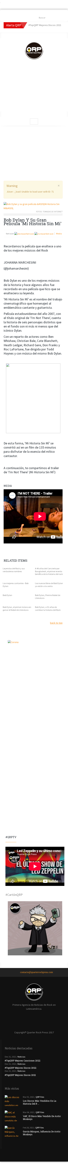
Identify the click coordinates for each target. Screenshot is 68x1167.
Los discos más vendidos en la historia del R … (39, 1102)
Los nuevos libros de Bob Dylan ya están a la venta (49, 584)
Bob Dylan (7, 595)
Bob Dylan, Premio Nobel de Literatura (47, 596)
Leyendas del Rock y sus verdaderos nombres (14, 570)
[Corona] (34, 667)
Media (59, 233)
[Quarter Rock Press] (34, 51)
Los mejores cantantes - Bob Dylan (15, 584)
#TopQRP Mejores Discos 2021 (20, 1075)
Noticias (21, 1056)
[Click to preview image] (33, 206)
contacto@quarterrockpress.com (36, 972)
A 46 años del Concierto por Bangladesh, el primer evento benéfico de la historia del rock (49, 571)
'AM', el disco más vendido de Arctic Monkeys (42, 1117)
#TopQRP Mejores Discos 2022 (20, 1067)
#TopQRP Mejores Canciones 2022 (22, 1060)
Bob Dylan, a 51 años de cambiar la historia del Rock (48, 608)
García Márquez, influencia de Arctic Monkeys (41, 1133)
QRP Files (40, 1097)
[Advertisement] (34, 89)
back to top (56, 622)
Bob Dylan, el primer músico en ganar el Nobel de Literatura (17, 608)
